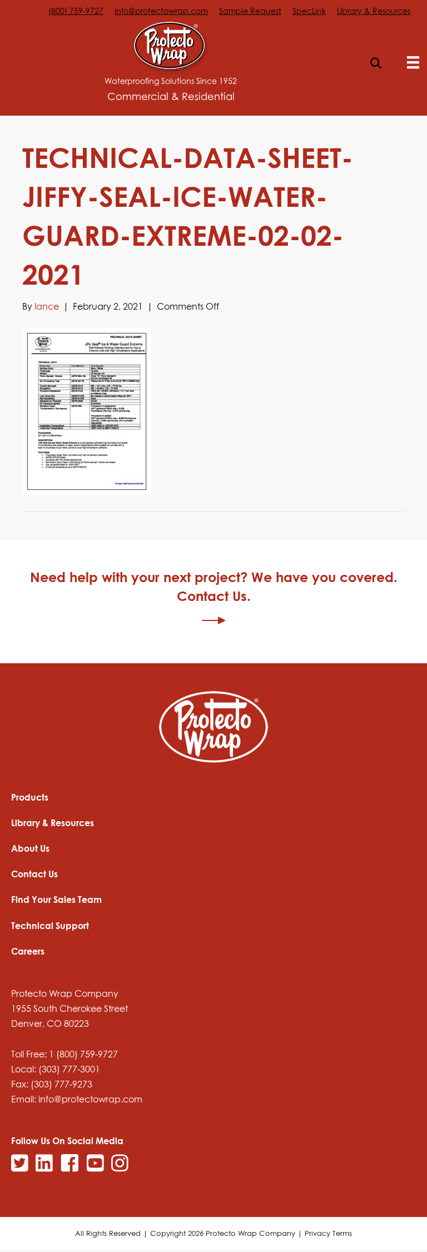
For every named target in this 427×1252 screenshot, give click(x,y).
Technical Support (50, 925)
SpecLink (309, 11)
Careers (27, 951)
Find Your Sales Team (56, 899)
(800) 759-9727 (75, 11)
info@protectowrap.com (161, 11)
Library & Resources (373, 11)
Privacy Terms (328, 1233)
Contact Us (34, 874)
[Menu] (413, 62)
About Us (30, 848)
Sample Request (250, 11)
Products (29, 797)
